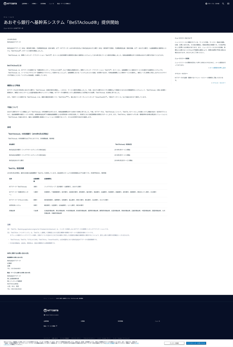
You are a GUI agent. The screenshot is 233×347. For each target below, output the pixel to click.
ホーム (5, 17)
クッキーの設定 (174, 343)
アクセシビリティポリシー (89, 338)
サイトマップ (47, 338)
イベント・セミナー (219, 83)
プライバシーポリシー (76, 338)
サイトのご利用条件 (64, 338)
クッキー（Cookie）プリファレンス (121, 338)
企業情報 (24, 3)
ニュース (51, 3)
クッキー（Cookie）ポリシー (104, 338)
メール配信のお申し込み (218, 68)
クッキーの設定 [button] (109, 343)
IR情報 (34, 3)
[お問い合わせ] (228, 4)
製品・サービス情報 (63, 3)
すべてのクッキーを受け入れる (196, 343)
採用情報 (43, 3)
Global (52, 315)
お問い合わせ (55, 338)
